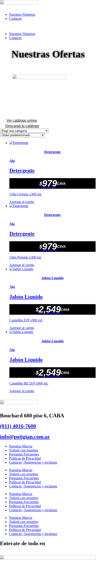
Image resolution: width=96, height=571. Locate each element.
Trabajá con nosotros (23, 450)
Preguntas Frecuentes (24, 454)
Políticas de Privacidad (25, 458)
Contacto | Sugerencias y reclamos (33, 462)
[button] (48, 26)
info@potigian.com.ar (25, 437)
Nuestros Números (22, 14)
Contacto (15, 18)
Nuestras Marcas (20, 446)
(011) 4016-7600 (18, 426)
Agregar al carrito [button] (21, 202)
